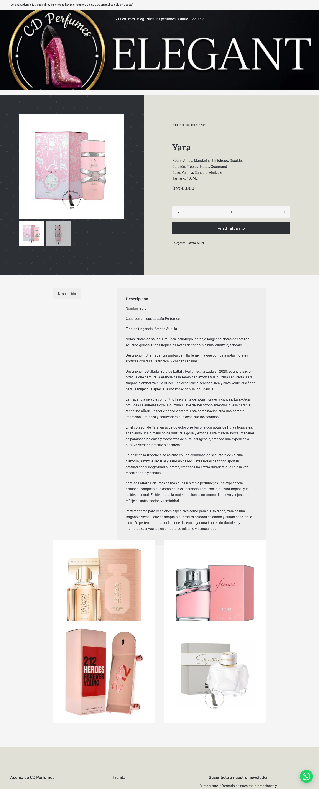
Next (120, 167)
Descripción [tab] (67, 294)
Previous (23, 167)
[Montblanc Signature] (215, 672)
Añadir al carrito (231, 228)
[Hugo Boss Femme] (215, 591)
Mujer (200, 243)
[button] (306, 776)
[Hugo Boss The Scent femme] (104, 591)
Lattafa (191, 243)
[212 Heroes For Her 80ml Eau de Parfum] (104, 672)
